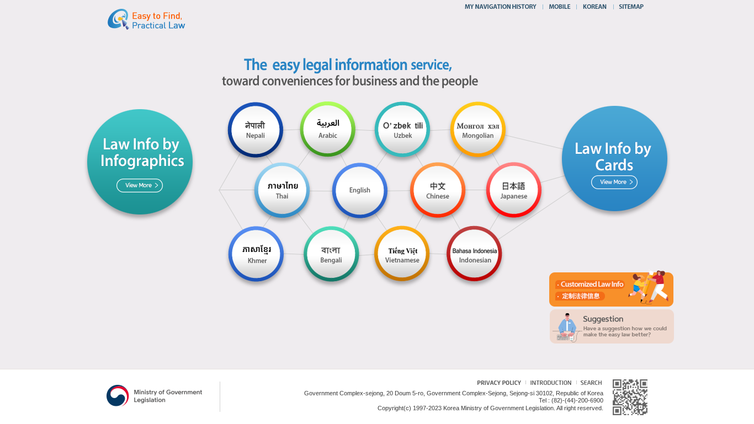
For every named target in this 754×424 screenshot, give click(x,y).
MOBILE (559, 6)
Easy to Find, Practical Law (157, 18)
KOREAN (595, 6)
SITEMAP (629, 6)
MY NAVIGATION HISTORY (502, 6)
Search (589, 384)
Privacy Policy (493, 384)
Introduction (549, 384)
